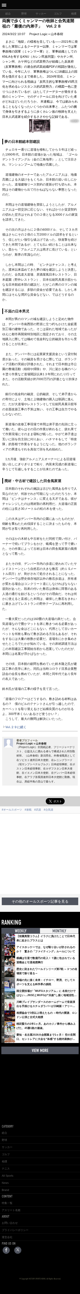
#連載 (28, 809)
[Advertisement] (40, 853)
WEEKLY (20, 931)
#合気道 (48, 809)
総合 (8, 13)
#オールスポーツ (12, 809)
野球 (24, 13)
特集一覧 (7, 1203)
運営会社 (7, 1237)
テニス (6, 1168)
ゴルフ (58, 13)
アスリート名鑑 (11, 1210)
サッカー (41, 13)
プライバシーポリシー (15, 1230)
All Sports (7, 1175)
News (5, 1182)
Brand (5, 1190)
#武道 (37, 809)
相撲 (4, 1161)
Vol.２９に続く (15, 727)
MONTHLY (59, 931)
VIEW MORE (40, 1050)
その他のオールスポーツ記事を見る (40, 902)
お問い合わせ (10, 1222)
